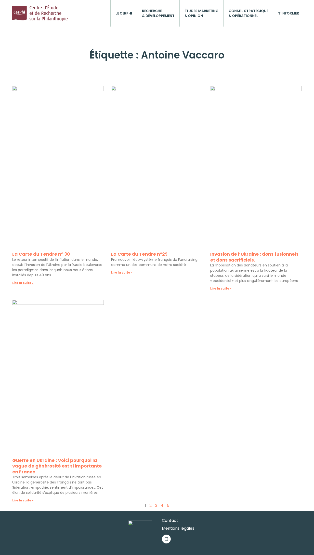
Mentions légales (178, 528)
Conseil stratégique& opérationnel (248, 13)
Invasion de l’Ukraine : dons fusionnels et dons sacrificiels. (254, 257)
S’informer (288, 13)
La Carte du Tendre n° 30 (41, 254)
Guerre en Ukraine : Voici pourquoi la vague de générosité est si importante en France (57, 466)
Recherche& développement (158, 13)
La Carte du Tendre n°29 (139, 254)
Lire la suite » (23, 283)
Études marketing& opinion (201, 13)
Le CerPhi (124, 13)
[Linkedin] (166, 539)
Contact (170, 520)
